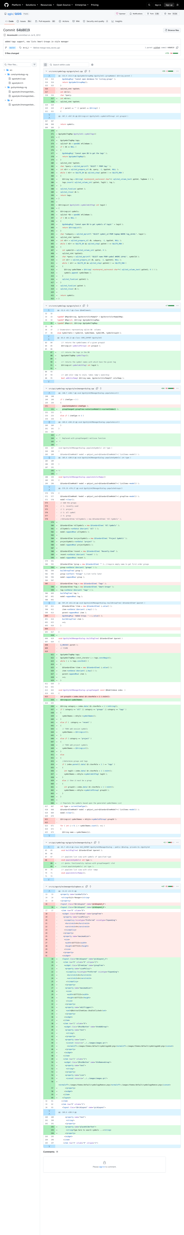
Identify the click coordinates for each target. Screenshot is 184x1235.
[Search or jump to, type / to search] (149, 5)
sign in (102, 1167)
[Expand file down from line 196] (49, 486)
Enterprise (80, 4)
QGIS (18, 13)
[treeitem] (20, 87)
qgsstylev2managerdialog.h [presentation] (24, 96)
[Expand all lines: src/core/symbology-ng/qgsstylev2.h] (87, 306)
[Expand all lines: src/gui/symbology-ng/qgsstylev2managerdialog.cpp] (101, 388)
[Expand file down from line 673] (49, 835)
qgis (10, 13)
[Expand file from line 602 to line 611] (49, 603)
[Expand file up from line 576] (49, 490)
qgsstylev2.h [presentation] (17, 83)
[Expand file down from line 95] (48, 381)
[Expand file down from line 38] (48, 336)
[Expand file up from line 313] (49, 75)
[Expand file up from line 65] (48, 847)
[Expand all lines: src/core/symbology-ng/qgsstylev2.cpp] (89, 71)
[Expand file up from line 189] (49, 1114)
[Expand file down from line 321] (49, 114)
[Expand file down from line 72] (48, 879)
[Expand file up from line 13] (49, 891)
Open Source (63, 4)
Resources (46, 4)
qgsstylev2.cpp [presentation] (19, 78)
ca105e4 (156, 48)
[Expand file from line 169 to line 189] (49, 457)
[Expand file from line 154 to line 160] (49, 422)
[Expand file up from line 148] (49, 393)
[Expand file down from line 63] (49, 1110)
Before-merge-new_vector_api (46, 48)
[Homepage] (6, 5)
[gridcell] (112, 75)
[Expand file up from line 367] (49, 117)
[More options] (177, 71)
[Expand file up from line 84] (48, 339)
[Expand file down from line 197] (49, 1146)
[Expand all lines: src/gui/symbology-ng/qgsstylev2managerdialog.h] (99, 842)
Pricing (94, 4)
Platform (16, 4)
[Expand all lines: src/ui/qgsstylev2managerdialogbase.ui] (90, 886)
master (12, 48)
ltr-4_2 (26, 48)
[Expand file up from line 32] (48, 310)
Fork (154, 14)
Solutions (31, 4)
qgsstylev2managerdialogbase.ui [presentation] (26, 104)
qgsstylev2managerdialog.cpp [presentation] (25, 91)
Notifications (137, 14)
